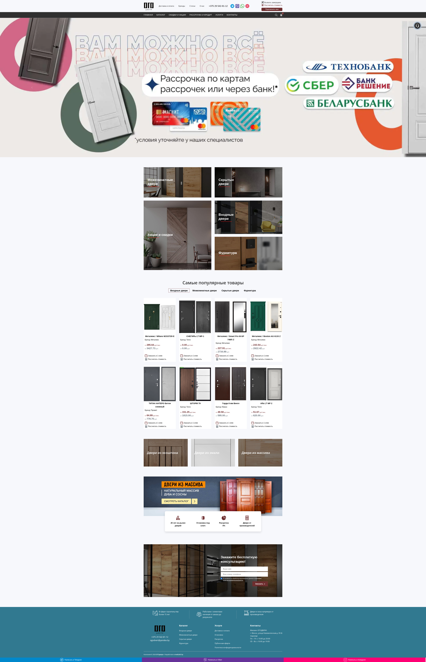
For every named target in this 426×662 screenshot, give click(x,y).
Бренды (181, 6)
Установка (219, 635)
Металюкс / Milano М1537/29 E (159, 336)
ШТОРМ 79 (195, 403)
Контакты (232, 15)
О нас (202, 6)
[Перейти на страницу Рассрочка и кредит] (213, 87)
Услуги (219, 15)
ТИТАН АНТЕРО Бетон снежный (160, 405)
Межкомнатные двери (188, 635)
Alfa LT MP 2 (266, 403)
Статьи (192, 6)
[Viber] (237, 6)
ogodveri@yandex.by (160, 640)
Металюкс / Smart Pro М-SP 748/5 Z (230, 338)
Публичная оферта (222, 643)
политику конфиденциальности (233, 580)
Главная (148, 15)
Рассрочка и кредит (200, 15)
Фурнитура (183, 643)
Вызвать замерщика (272, 2)
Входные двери (185, 630)
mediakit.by (179, 654)
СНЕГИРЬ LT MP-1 (195, 336)
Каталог (160, 15)
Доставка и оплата (166, 6)
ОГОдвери (160, 654)
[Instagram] (247, 6)
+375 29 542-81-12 (218, 6)
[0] (281, 14)
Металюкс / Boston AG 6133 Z (266, 336)
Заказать (259, 584)
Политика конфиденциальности (228, 647)
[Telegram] (232, 6)
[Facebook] (242, 6)
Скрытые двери (185, 639)
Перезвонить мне (272, 9)
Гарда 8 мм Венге (230, 403)
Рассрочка (219, 639)
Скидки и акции (177, 15)
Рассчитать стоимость (273, 5)
